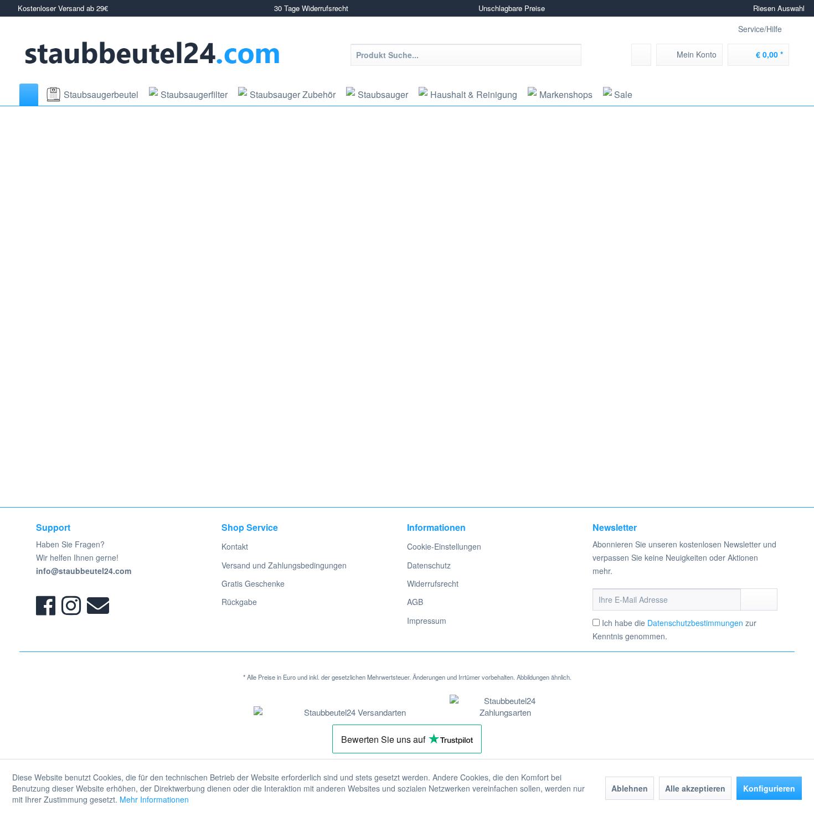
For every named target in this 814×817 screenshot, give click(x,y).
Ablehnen (629, 788)
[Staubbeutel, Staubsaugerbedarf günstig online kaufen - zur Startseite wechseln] (152, 53)
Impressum (426, 620)
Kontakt (234, 546)
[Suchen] (571, 55)
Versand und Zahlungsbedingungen (284, 565)
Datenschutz (429, 565)
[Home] (28, 95)
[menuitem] (466, 55)
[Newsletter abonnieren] (758, 599)
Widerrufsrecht (432, 583)
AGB (415, 601)
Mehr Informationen (154, 799)
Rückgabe (239, 601)
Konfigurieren (769, 788)
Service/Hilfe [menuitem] (760, 28)
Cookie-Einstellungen (444, 546)
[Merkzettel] (641, 55)
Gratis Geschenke (253, 583)
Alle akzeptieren (695, 788)
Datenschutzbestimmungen (695, 622)
